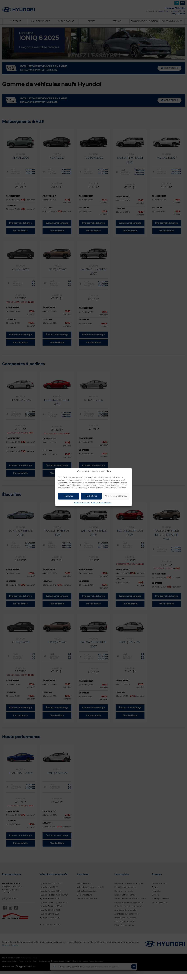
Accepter (68, 496)
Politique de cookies (82, 502)
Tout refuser (91, 496)
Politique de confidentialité (101, 502)
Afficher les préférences (116, 496)
